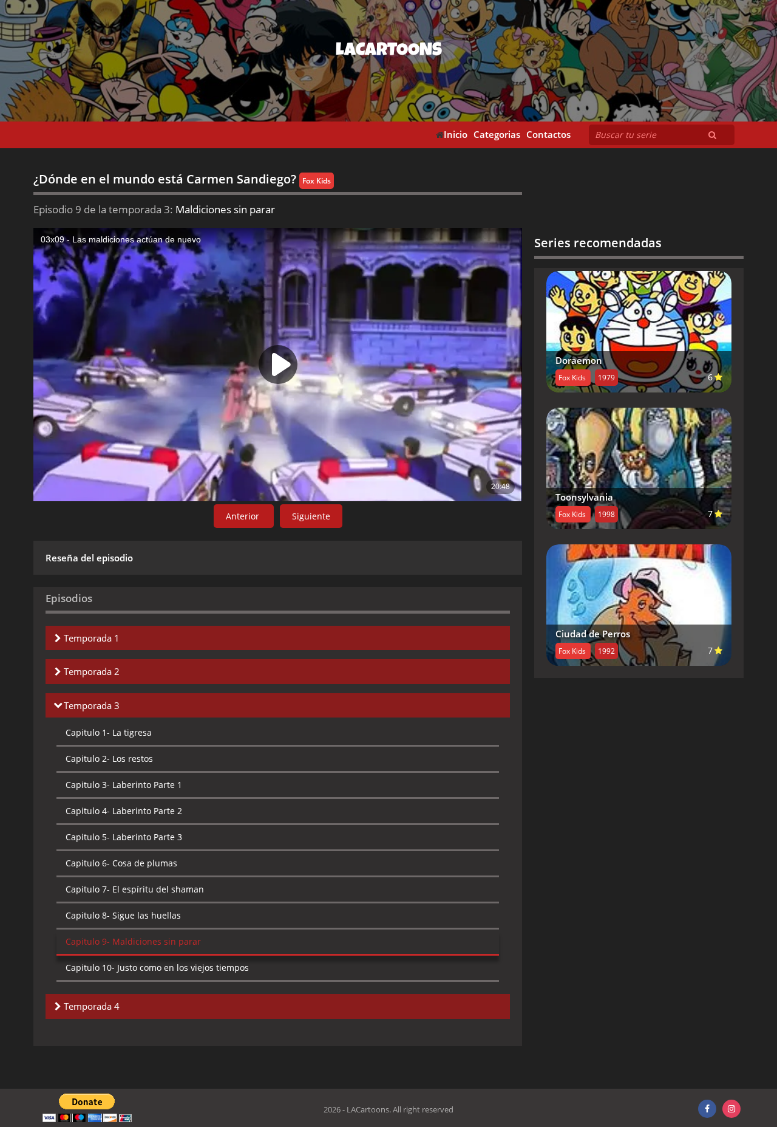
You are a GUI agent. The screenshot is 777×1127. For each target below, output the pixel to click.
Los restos (109, 758)
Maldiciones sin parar (133, 941)
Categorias (496, 134)
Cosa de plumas (121, 863)
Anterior (244, 516)
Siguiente (311, 516)
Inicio (455, 134)
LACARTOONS (389, 52)
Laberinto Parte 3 (124, 837)
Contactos (548, 134)
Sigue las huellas (123, 915)
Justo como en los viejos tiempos (157, 967)
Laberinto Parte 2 (124, 811)
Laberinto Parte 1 (124, 784)
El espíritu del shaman (135, 889)
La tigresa (109, 732)
